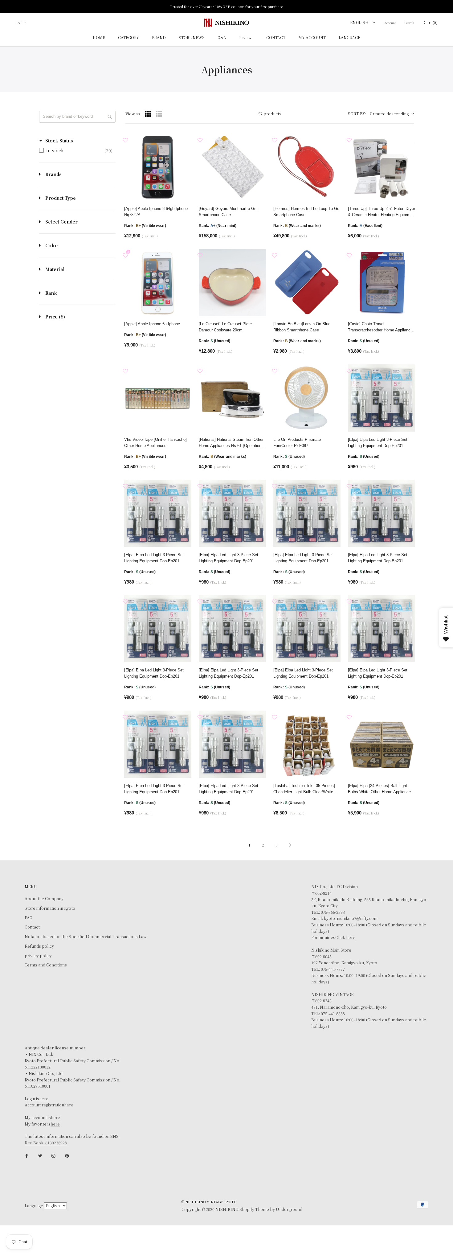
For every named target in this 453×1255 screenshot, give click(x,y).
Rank (51, 293)
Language (34, 1205)
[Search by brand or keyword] (109, 116)
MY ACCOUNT (312, 37)
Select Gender (61, 222)
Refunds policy (39, 946)
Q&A (222, 37)
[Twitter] (40, 1155)
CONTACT (275, 37)
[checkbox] (75, 150)
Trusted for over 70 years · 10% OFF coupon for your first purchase (226, 6)
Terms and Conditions (46, 965)
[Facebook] (27, 1155)
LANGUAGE (349, 37)
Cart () (431, 22)
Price (55, 317)
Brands (53, 174)
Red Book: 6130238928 (46, 1143)
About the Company (44, 898)
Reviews (246, 37)
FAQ (28, 918)
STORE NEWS (192, 37)
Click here (345, 937)
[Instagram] (53, 1155)
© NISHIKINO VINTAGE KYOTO (209, 1201)
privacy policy (38, 955)
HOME (99, 37)
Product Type (60, 198)
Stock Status (59, 140)
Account (390, 22)
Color (52, 245)
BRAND (159, 37)
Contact (32, 927)
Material (54, 269)
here (43, 1098)
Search (409, 22)
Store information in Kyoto (50, 908)
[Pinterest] (67, 1155)
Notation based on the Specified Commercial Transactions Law (85, 936)
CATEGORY (128, 37)
